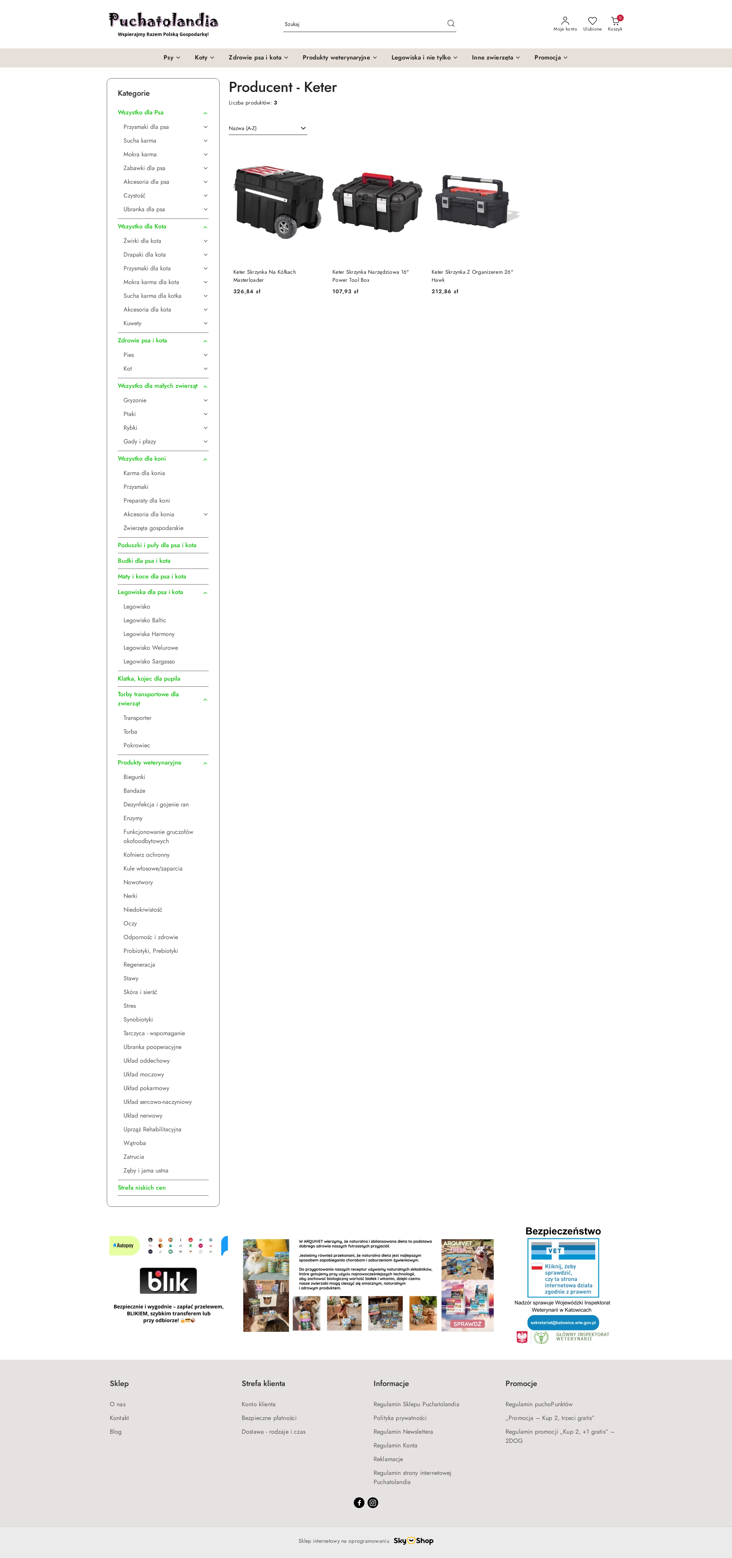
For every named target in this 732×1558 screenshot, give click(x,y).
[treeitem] (163, 112)
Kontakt (119, 1417)
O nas (117, 1404)
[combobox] (268, 128)
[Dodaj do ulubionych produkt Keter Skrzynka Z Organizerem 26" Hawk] (512, 151)
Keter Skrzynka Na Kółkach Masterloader (264, 275)
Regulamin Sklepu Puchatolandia (416, 1404)
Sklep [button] (119, 1383)
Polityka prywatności (400, 1417)
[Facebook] (359, 1502)
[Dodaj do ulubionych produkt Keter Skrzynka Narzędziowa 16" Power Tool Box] (413, 151)
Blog (116, 1431)
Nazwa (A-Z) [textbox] (243, 128)
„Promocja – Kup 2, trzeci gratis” (550, 1417)
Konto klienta (259, 1404)
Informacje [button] (391, 1383)
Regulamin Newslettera (403, 1431)
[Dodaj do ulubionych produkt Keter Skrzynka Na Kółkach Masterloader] (314, 151)
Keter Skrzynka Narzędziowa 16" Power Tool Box (370, 275)
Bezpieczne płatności (269, 1417)
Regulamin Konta (395, 1445)
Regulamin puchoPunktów (539, 1404)
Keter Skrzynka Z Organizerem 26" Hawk (473, 275)
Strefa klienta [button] (263, 1383)
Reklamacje (388, 1459)
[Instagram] (373, 1502)
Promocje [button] (521, 1383)
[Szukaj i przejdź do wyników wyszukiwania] (451, 24)
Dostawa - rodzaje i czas (273, 1431)
